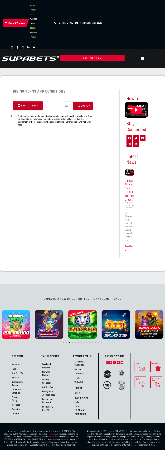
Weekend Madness (46, 366)
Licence (52, 434)
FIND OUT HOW (83, 105)
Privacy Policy (15, 399)
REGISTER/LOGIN (92, 58)
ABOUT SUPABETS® (79, 408)
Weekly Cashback (46, 381)
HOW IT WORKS (81, 397)
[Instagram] (107, 362)
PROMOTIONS (80, 414)
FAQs (76, 402)
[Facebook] (110, 362)
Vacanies (16, 409)
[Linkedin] (118, 362)
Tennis (77, 378)
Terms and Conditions (16, 391)
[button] (143, 58)
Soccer (77, 369)
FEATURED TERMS (82, 356)
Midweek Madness (46, 374)
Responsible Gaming (17, 384)
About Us (16, 364)
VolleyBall (78, 382)
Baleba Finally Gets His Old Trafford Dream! (129, 190)
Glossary (15, 377)
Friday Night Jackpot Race (48, 393)
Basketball (79, 373)
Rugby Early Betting (47, 408)
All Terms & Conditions (79, 363)
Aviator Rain (47, 387)
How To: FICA (17, 373)
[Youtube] (122, 362)
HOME (77, 393)
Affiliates (16, 404)
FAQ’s (14, 368)
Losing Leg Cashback (47, 401)
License (15, 413)
